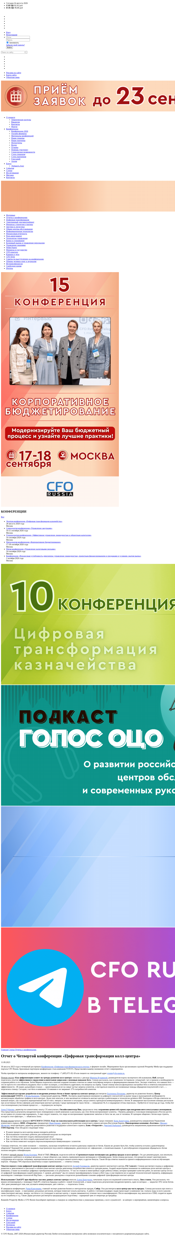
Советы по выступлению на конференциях (25, 259)
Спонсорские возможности (23, 152)
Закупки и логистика (15, 227)
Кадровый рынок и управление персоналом (25, 243)
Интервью (10, 215)
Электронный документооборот (20, 222)
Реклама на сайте (13, 73)
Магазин (10, 175)
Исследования (12, 173)
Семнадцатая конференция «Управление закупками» (29, 528)
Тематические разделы (21, 120)
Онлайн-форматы (19, 133)
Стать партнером (18, 157)
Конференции (12, 129)
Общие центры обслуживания (19, 229)
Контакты (15, 124)
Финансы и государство (16, 250)
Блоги (8, 164)
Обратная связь (12, 77)
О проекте (10, 117)
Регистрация (11, 35)
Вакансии (15, 122)
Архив (14, 161)
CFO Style (10, 257)
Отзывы (14, 147)
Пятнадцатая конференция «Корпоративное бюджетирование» (33, 542)
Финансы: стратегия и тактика (19, 224)
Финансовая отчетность (16, 234)
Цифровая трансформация (17, 220)
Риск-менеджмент (14, 236)
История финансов (14, 264)
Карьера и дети (12, 254)
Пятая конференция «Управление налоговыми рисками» (31, 549)
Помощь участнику (19, 150)
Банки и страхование (15, 241)
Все (2, 517)
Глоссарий (15, 159)
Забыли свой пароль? (15, 45)
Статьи (9, 170)
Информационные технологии (19, 231)
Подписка (10, 1225)
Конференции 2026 (19, 131)
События (10, 168)
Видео (14, 145)
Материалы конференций (22, 136)
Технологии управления (16, 238)
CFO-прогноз (12, 252)
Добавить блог (17, 166)
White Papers (11, 247)
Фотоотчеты (16, 143)
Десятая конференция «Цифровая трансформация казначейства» (34, 521)
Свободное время (13, 266)
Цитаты (9, 268)
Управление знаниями (16, 245)
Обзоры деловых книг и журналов (21, 261)
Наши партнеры (18, 140)
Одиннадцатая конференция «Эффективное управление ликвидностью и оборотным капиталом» (48, 535)
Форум (14, 127)
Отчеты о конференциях (16, 217)
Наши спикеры (17, 138)
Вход (8, 32)
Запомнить (14, 43)
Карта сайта (11, 75)
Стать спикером (18, 154)
